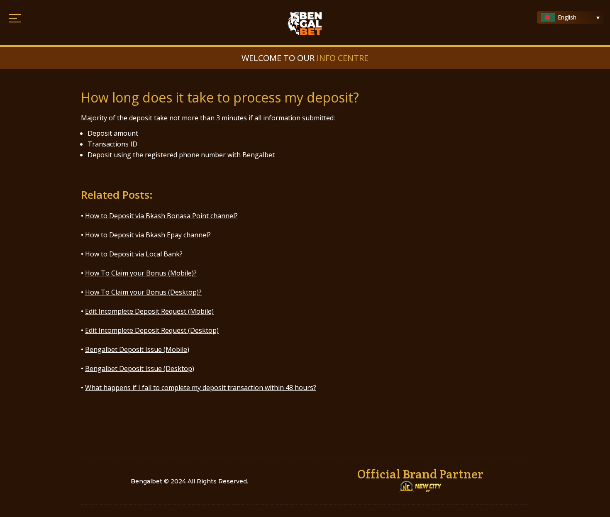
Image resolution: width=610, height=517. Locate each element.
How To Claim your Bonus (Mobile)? (141, 273)
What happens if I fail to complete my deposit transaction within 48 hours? (200, 387)
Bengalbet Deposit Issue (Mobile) (137, 349)
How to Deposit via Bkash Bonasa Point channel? (161, 215)
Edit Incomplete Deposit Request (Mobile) (149, 311)
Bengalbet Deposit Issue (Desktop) (139, 368)
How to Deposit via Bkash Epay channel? (148, 234)
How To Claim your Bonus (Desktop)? (143, 292)
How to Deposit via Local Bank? (134, 253)
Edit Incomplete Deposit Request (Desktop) (152, 330)
